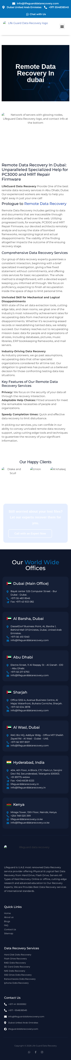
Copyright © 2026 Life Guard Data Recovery (35, 1045)
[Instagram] (42, 1052)
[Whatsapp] (29, 1052)
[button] (62, 26)
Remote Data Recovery (45, 203)
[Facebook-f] (35, 1052)
